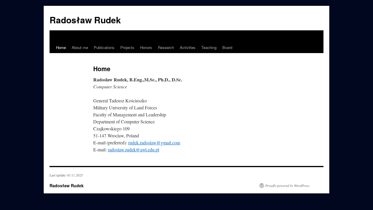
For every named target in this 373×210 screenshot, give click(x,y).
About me (80, 47)
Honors (146, 47)
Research (166, 47)
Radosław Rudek (85, 19)
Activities (188, 47)
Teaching (209, 47)
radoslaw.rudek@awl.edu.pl (133, 149)
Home (61, 47)
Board (227, 47)
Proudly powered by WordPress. (287, 185)
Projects (127, 47)
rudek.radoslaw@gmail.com (154, 142)
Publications (104, 47)
